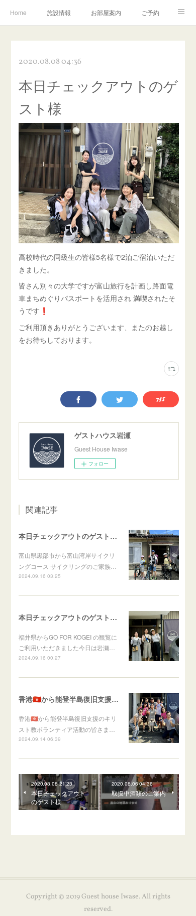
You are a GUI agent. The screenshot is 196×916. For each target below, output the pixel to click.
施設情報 (59, 12)
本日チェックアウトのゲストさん (71, 617)
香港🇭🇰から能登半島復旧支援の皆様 (76, 699)
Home (18, 12)
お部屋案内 (106, 12)
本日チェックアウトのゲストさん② (75, 536)
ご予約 (150, 12)
